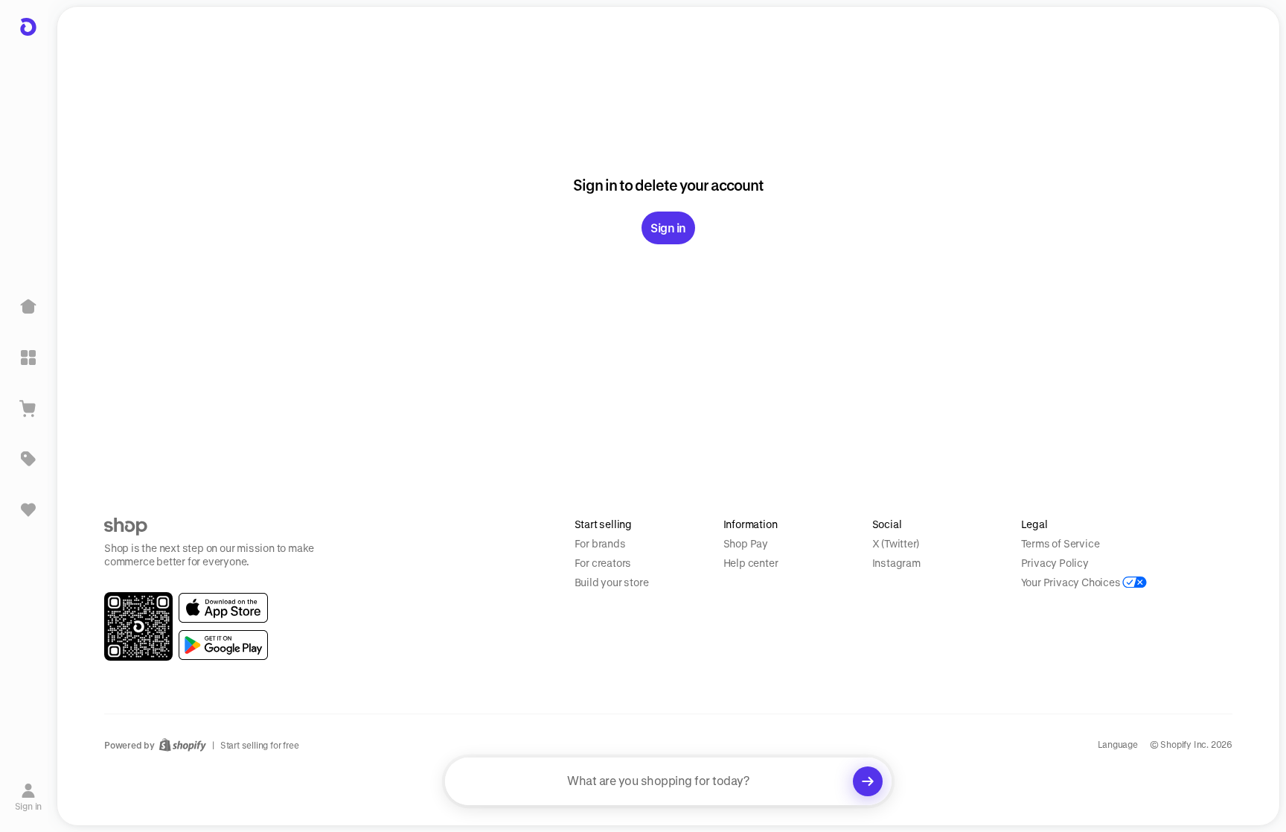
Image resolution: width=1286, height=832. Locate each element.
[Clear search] (868, 781)
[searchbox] (668, 781)
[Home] (28, 307)
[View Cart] (28, 408)
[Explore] (28, 357)
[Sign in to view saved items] (28, 509)
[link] (223, 608)
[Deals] (28, 459)
